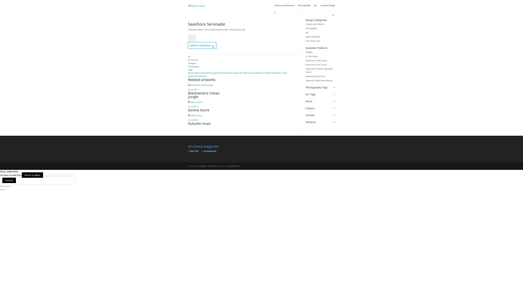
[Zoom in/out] (1, 186)
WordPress (234, 166)
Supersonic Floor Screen (316, 64)
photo (208, 73)
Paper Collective (313, 36)
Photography (304, 5)
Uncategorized (209, 151)
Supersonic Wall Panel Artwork (319, 80)
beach (190, 73)
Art (315, 5)
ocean (203, 73)
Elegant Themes (207, 166)
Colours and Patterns (284, 5)
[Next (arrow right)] (4, 189)
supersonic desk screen (222, 73)
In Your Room (312, 56)
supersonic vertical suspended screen (270, 73)
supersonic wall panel (197, 76)
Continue (9, 180)
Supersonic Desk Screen (316, 60)
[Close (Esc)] (9, 186)
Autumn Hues (199, 123)
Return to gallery (32, 175)
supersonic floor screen (243, 73)
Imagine (309, 52)
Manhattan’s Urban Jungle (204, 95)
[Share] (6, 186)
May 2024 (194, 151)
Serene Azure (198, 110)
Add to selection (200, 45)
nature (197, 73)
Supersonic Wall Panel (315, 76)
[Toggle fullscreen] (4, 186)
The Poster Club (313, 41)
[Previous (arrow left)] (1, 189)
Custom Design (328, 5)
